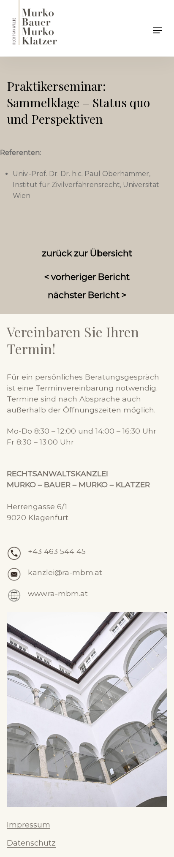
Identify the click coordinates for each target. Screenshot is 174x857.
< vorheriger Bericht (87, 276)
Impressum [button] (28, 825)
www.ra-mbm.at (58, 593)
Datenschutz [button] (31, 843)
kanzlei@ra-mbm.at (65, 572)
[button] (157, 30)
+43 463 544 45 (57, 551)
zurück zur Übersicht (87, 253)
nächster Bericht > (87, 295)
